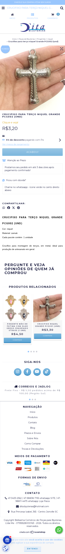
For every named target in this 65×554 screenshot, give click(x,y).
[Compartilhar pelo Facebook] (8, 207)
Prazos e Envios (32, 433)
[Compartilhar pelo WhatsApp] (3, 207)
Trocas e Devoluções (33, 449)
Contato (32, 422)
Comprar (17, 340)
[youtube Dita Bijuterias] (37, 372)
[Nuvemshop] (32, 533)
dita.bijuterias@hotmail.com (34, 506)
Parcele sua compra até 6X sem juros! (32, 2)
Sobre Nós (32, 438)
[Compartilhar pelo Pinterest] (18, 207)
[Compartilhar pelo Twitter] (13, 207)
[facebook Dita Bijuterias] (27, 372)
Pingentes (41, 39)
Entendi (32, 549)
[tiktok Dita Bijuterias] (46, 372)
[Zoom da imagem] (61, 48)
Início (14, 39)
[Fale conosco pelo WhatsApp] (59, 530)
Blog (32, 427)
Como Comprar (32, 443)
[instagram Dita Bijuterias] (17, 372)
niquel (50, 39)
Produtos (32, 417)
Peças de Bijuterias (27, 39)
